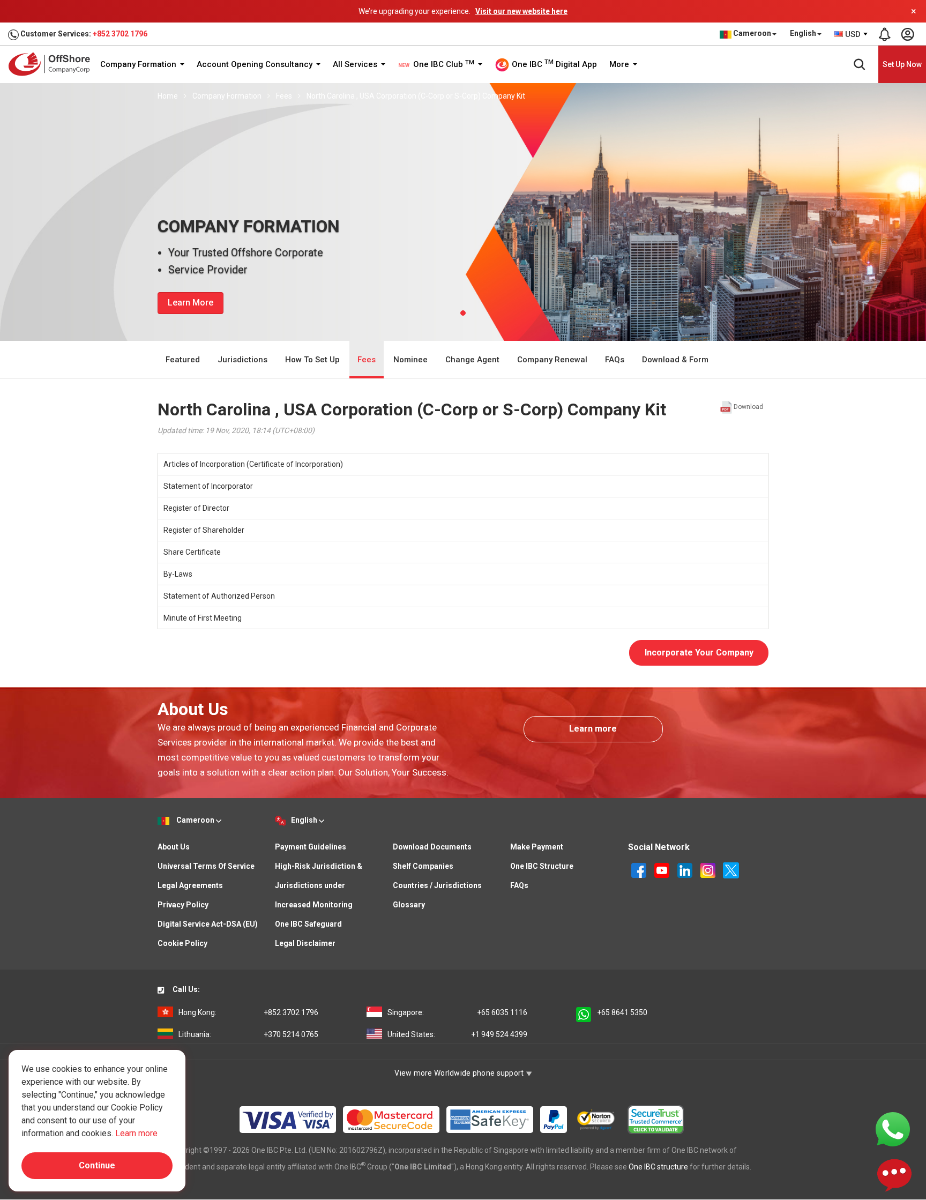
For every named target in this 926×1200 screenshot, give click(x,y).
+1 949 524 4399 (457, 1034)
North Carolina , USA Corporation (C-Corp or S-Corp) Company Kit (416, 96)
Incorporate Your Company (699, 652)
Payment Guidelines (310, 847)
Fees (284, 96)
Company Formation (139, 64)
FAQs (614, 359)
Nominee (410, 359)
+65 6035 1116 (457, 1012)
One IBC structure (658, 1166)
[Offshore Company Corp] (53, 64)
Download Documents (432, 847)
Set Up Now (902, 64)
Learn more (593, 729)
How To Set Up (312, 359)
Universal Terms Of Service (206, 866)
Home (168, 96)
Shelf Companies (423, 866)
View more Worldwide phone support (460, 1073)
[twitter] (731, 870)
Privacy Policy (183, 904)
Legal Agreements (190, 885)
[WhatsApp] (893, 1128)
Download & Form (675, 359)
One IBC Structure (541, 866)
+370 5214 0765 (248, 1034)
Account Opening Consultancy (256, 64)
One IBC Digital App (553, 63)
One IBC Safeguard (308, 924)
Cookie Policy (182, 943)
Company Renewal (552, 359)
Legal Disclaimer (305, 943)
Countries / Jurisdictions (437, 885)
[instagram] (708, 870)
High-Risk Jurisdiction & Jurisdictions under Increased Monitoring (318, 885)
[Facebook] (639, 870)
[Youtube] (662, 870)
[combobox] (851, 34)
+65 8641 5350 (622, 1012)
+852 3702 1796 (120, 33)
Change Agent (472, 359)
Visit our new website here (521, 11)
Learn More (190, 302)
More (620, 64)
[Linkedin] (685, 870)
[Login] (907, 34)
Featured (183, 359)
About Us (174, 847)
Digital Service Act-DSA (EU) (208, 924)
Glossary (409, 904)
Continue (97, 1165)
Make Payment (536, 847)
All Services (356, 64)
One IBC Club (442, 64)
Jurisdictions (242, 359)
